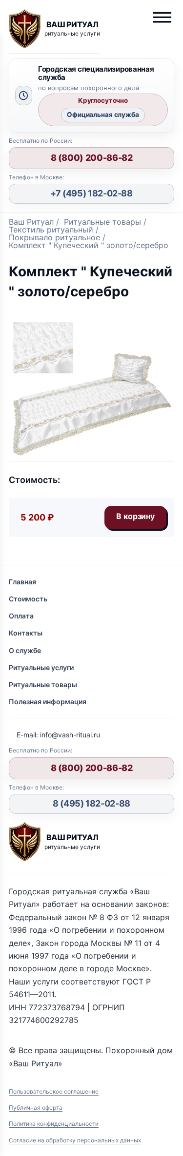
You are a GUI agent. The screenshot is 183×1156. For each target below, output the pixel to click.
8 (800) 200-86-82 (92, 158)
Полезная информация (47, 701)
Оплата (21, 616)
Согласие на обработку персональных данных (75, 1140)
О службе (25, 650)
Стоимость (28, 599)
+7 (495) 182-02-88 (91, 193)
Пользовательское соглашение (54, 1091)
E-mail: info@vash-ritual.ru (58, 735)
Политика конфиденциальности (54, 1123)
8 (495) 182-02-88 (91, 803)
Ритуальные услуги (41, 667)
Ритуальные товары (43, 684)
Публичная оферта (35, 1107)
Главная (22, 582)
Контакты (25, 633)
